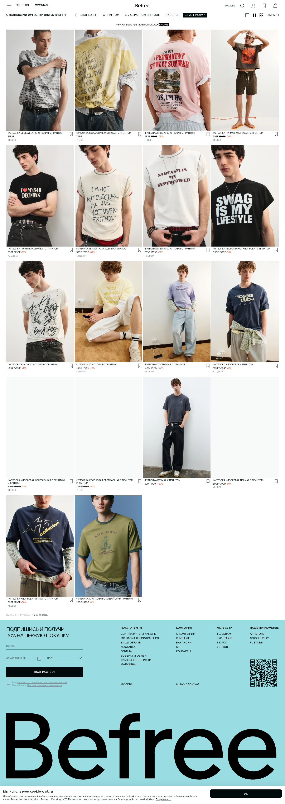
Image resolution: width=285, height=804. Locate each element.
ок (246, 793)
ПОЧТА (10, 646)
